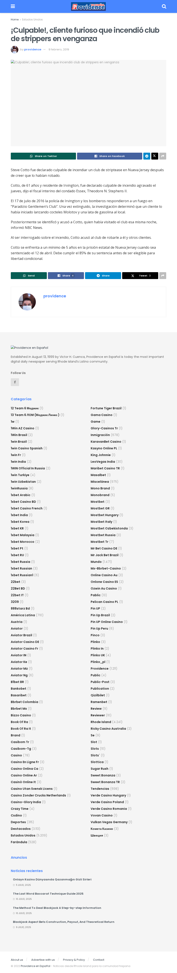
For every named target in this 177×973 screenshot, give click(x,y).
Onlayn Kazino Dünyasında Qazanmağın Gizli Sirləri (52, 879)
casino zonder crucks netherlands (38, 795)
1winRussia (19, 488)
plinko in (97, 648)
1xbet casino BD (23, 502)
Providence (100, 668)
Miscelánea (100, 482)
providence (32, 49)
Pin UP (95, 608)
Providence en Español (35, 966)
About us (17, 960)
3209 (15, 602)
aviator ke (19, 662)
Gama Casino (101, 415)
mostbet (97, 502)
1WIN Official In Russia (28, 468)
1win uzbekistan (23, 482)
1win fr (16, 455)
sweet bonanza (103, 775)
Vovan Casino (102, 815)
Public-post (100, 682)
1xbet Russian (21, 568)
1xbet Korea (20, 522)
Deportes (18, 822)
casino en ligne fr (25, 762)
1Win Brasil (19, 435)
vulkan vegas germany (109, 822)
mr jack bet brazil (105, 555)
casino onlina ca (24, 769)
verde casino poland (107, 802)
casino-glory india (26, 802)
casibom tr (20, 742)
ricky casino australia (108, 728)
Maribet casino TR (105, 468)
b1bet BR (17, 682)
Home (15, 19)
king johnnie (101, 455)
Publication (100, 688)
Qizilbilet (98, 695)
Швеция (97, 835)
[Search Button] (164, 6)
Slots (95, 748)
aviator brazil (21, 635)
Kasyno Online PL (104, 448)
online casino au (104, 575)
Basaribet (19, 695)
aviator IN (18, 655)
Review (96, 708)
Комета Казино (102, 829)
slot (94, 742)
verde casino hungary (108, 795)
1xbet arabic (20, 495)
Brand (15, 735)
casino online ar (24, 775)
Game (95, 421)
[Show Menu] (13, 6)
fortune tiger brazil (106, 408)
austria (16, 622)
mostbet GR (100, 508)
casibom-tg (21, 748)
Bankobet (18, 688)
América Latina (23, 615)
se (93, 735)
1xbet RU (17, 555)
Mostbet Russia (103, 535)
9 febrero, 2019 (59, 49)
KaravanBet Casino (106, 441)
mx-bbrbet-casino (106, 568)
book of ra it (21, 728)
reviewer (98, 715)
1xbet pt (17, 548)
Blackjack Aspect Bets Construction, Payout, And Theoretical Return (63, 922)
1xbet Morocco (22, 542)
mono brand (100, 488)
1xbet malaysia (22, 535)
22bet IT (17, 595)
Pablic (96, 595)
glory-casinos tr (104, 428)
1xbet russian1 (22, 575)
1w (12, 421)
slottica (97, 762)
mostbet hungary (105, 515)
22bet (15, 582)
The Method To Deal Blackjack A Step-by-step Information (57, 908)
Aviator (17, 628)
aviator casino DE (25, 642)
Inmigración (100, 435)
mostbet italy (101, 522)
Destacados (21, 829)
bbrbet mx (19, 708)
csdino (16, 815)
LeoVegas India (103, 461)
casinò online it (23, 782)
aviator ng (19, 675)
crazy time (19, 809)
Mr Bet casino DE (104, 548)
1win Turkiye (20, 475)
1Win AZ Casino (22, 428)
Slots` (95, 755)
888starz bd (20, 608)
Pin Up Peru (99, 628)
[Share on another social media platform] (162, 156)
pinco (95, 635)
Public (95, 675)
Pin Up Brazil (100, 615)
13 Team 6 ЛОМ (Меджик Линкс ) (35, 415)
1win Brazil (19, 441)
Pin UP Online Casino (107, 622)
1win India (18, 461)
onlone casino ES (104, 582)
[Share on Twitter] (154, 156)
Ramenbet (99, 702)
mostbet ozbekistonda (109, 528)
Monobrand (100, 495)
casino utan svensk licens (32, 789)
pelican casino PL (104, 602)
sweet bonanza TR (105, 782)
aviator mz (19, 668)
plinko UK (98, 655)
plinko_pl (98, 662)
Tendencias (100, 789)
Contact (98, 960)
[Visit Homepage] (88, 6)
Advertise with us (43, 960)
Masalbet (98, 475)
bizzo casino (21, 715)
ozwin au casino (104, 588)
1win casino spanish (27, 448)
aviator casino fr (24, 648)
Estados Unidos (32, 19)
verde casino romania (109, 809)
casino (16, 755)
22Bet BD (18, 588)
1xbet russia (20, 562)
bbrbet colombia (24, 702)
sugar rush (99, 769)
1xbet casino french (27, 508)
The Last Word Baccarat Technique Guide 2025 (48, 894)
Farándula (19, 842)
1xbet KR (17, 528)
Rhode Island (101, 722)
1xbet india (19, 515)
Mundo (96, 562)
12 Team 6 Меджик (25, 408)
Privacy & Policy (74, 960)
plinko (95, 642)
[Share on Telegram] (146, 156)
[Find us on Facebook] (15, 382)
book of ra (19, 722)
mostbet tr (99, 542)
